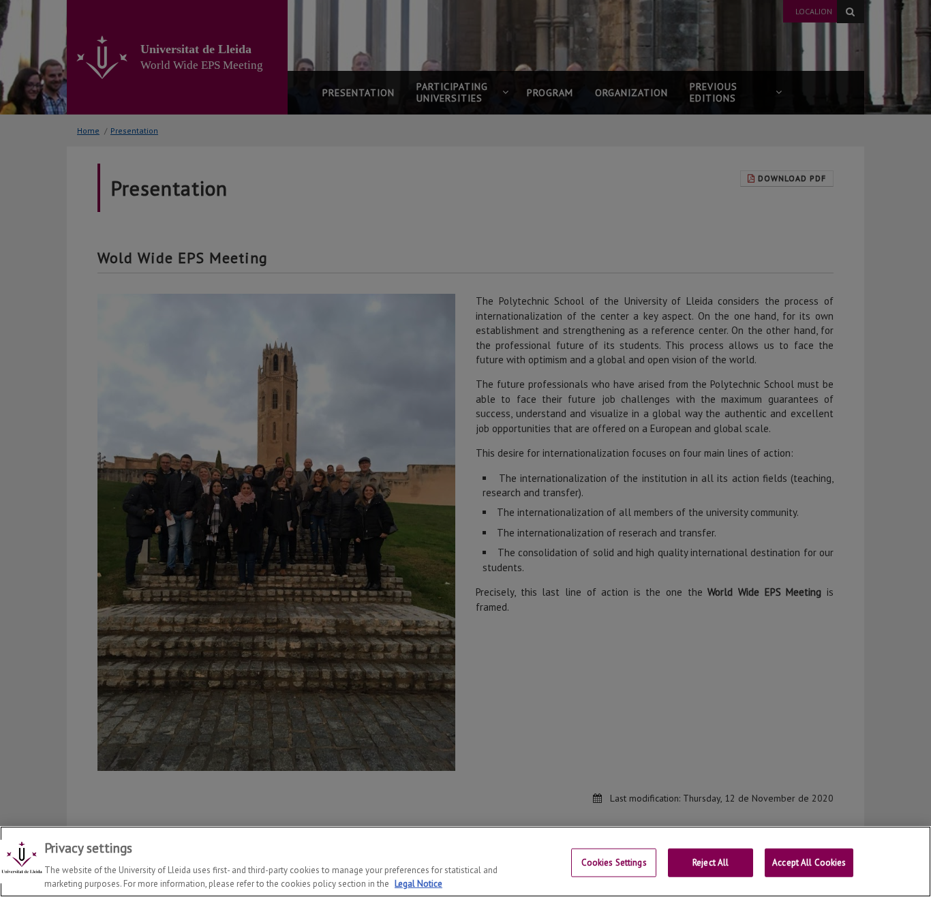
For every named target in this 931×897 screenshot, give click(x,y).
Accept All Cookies (809, 862)
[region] (465, 861)
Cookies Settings (614, 862)
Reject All (710, 862)
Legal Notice (418, 883)
